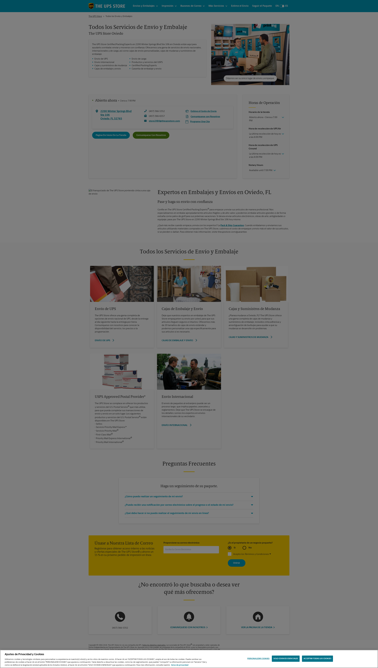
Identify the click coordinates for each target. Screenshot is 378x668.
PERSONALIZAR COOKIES (258, 659)
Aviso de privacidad (179, 665)
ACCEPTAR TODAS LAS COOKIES (317, 659)
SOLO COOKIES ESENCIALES (285, 659)
